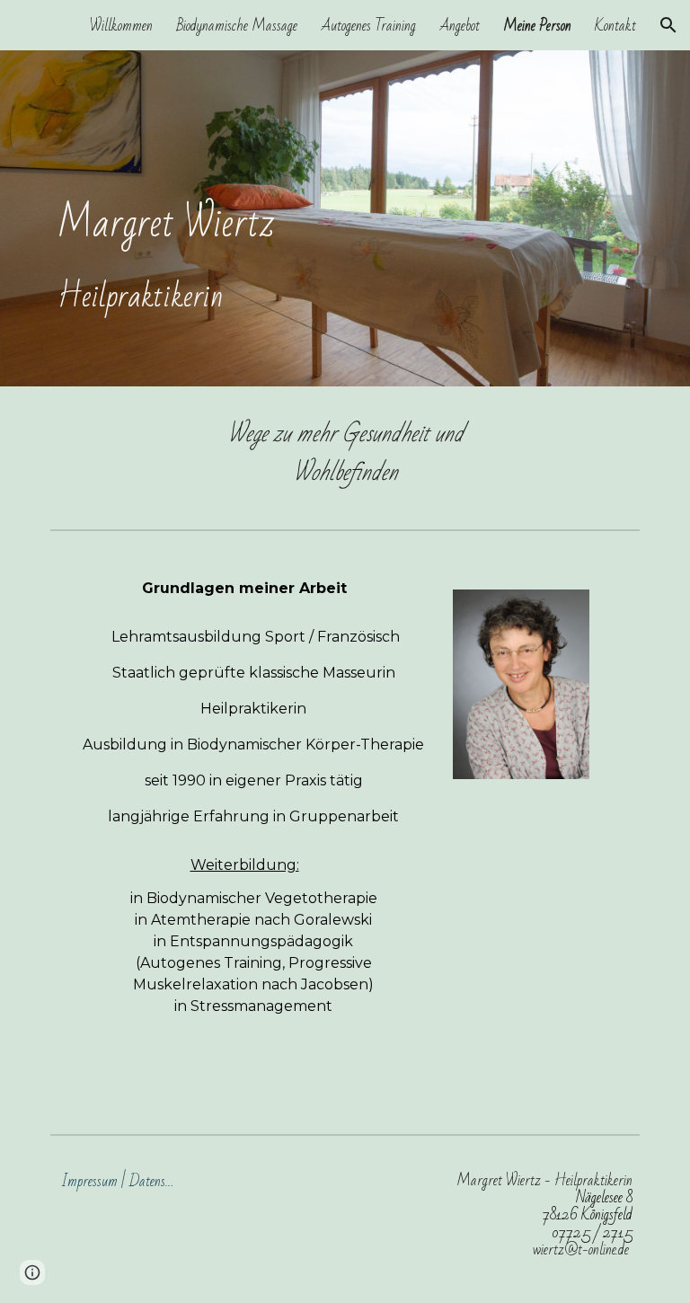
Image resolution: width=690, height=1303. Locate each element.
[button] (668, 25)
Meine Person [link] (537, 26)
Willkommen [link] (121, 26)
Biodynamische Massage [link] (236, 26)
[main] (344, 218)
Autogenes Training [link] (368, 26)
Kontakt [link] (615, 26)
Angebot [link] (459, 26)
